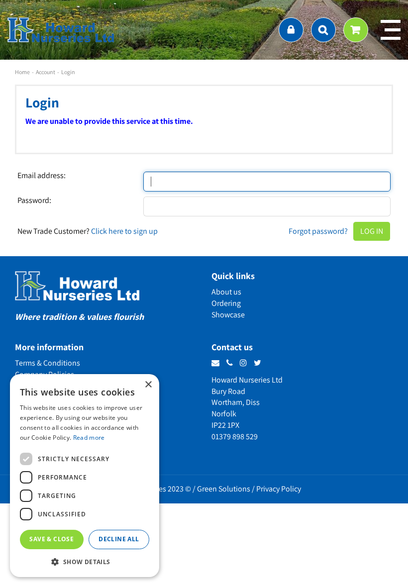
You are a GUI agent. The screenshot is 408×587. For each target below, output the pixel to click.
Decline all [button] (119, 539)
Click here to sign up (124, 231)
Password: (34, 200)
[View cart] (355, 29)
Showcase (228, 314)
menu (391, 30)
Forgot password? (318, 231)
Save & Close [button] (51, 539)
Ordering (226, 303)
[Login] (291, 29)
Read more (89, 437)
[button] (84, 561)
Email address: (41, 176)
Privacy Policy (278, 489)
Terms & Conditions (47, 363)
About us (226, 292)
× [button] (148, 385)
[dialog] (84, 475)
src (323, 29)
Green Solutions (223, 489)
